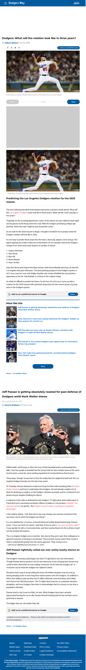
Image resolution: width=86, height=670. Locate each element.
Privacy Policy (62, 647)
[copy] (19, 47)
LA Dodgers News (20, 373)
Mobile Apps (14, 647)
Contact (43, 643)
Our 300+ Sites (63, 643)
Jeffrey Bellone (11, 43)
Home (8, 373)
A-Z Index (28, 655)
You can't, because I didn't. (68, 525)
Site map (13, 655)
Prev (12, 102)
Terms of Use (14, 651)
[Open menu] (5, 3)
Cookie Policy (29, 651)
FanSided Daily (30, 647)
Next (73, 102)
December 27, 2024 (36, 545)
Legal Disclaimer (46, 651)
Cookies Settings (47, 655)
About (11, 643)
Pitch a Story (45, 647)
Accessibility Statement (67, 651)
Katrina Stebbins (12, 405)
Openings (28, 643)
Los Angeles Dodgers (18, 213)
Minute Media (13, 660)
